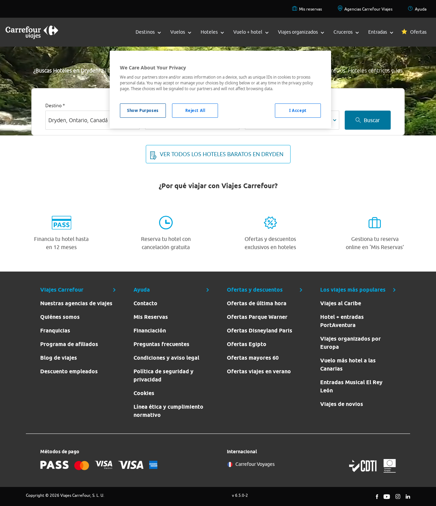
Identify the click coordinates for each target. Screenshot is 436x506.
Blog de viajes (58, 358)
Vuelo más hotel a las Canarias (348, 364)
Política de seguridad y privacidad (163, 375)
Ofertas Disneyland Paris (259, 330)
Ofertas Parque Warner (257, 317)
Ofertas (418, 32)
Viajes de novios (341, 404)
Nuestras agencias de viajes (76, 303)
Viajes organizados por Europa (350, 343)
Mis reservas (310, 9)
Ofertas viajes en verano (259, 371)
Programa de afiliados (69, 344)
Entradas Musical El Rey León (351, 386)
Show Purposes (142, 110)
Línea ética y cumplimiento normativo (168, 411)
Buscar (372, 120)
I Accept (298, 110)
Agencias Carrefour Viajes (368, 9)
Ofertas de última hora (256, 303)
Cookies (144, 393)
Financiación (150, 330)
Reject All (195, 110)
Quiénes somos (60, 317)
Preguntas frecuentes (161, 344)
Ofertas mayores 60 (253, 358)
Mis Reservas (151, 317)
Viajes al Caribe (340, 303)
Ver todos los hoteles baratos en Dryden (221, 154)
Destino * (55, 105)
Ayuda (420, 9)
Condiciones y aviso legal (166, 358)
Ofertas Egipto (246, 344)
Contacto (145, 303)
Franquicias (55, 330)
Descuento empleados (69, 371)
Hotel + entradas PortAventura (342, 321)
